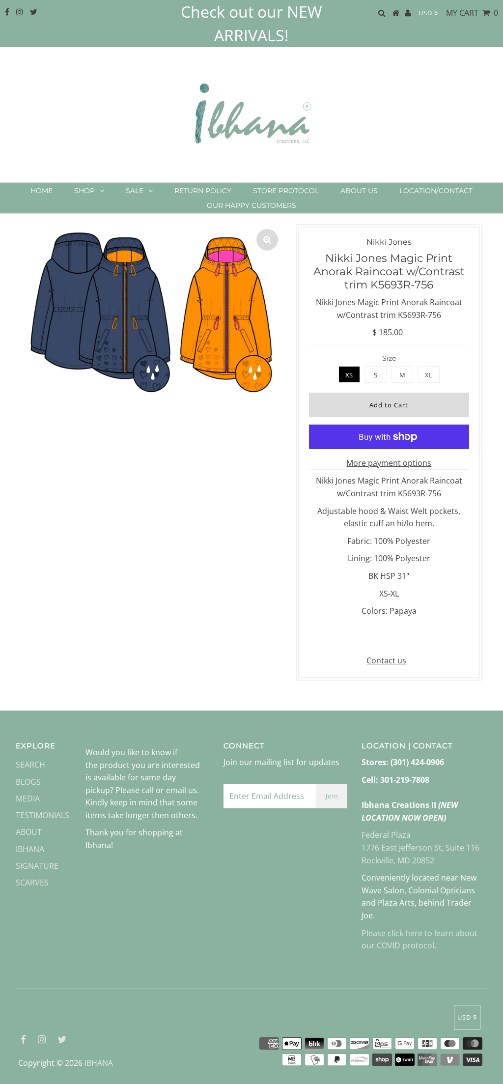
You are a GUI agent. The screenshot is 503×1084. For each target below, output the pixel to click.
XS (349, 375)
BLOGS (28, 781)
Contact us (386, 660)
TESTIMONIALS (42, 815)
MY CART (472, 12)
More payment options (388, 462)
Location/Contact (436, 190)
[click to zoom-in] (267, 240)
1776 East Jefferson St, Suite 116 (420, 847)
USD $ (428, 12)
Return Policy (202, 190)
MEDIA (28, 798)
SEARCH (30, 764)
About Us (359, 190)
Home (41, 190)
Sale (134, 190)
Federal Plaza (386, 834)
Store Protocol (286, 190)
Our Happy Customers (251, 205)
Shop (84, 190)
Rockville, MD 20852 (398, 860)
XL (428, 375)
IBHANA (98, 1062)
